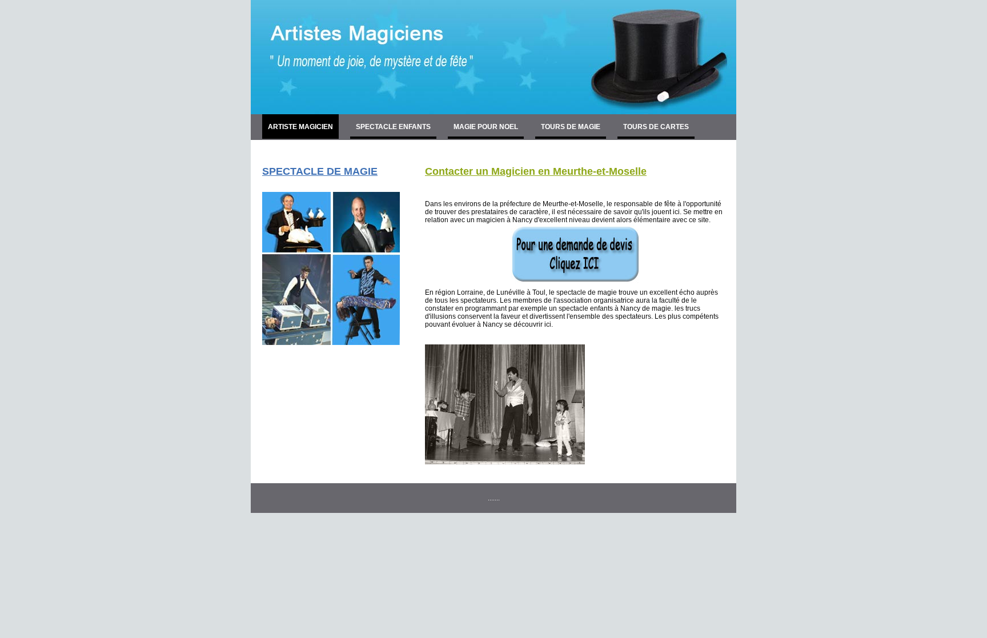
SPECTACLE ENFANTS (393, 127)
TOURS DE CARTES (656, 127)
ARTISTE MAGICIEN (300, 127)
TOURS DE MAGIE (570, 127)
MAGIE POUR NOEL (486, 127)
